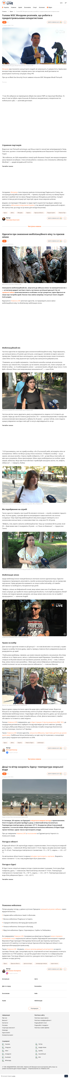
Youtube (7, 1044)
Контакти (5, 1023)
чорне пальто (54, 963)
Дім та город (6, 986)
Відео (50, 7)
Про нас (4, 1018)
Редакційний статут (40, 1023)
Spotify (40, 1051)
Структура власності (8, 1028)
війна (12, 212)
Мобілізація (38, 1000)
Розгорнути (34, 1008)
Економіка (27, 7)
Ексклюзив (5, 993)
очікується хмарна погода (40, 820)
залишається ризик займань (51, 909)
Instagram (8, 1054)
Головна (4, 11)
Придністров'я (51, 212)
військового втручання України (22, 205)
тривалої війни (8, 292)
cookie (13, 1076)
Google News (42, 1047)
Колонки (42, 7)
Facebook (8, 1057)
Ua (61, 3)
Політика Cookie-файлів (41, 1028)
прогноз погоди (28, 963)
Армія (20, 7)
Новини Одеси (63, 212)
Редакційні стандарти (41, 1025)
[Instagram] (7, 973)
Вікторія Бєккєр (11, 750)
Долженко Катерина (13, 971)
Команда (5, 1030)
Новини (13, 7)
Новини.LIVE (15, 301)
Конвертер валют (7, 1035)
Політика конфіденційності (42, 1020)
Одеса (11, 11)
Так (66, 1076)
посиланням (31, 833)
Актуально (5, 979)
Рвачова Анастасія (12, 220)
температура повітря (41, 963)
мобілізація (40, 742)
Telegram (8, 1047)
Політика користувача (41, 1018)
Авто (36, 979)
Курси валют (6, 1032)
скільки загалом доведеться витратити (39, 949)
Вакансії (4, 1020)
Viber (6, 1051)
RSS (39, 1057)
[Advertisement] (35, 88)
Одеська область (38, 212)
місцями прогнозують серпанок (42, 856)
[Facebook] (7, 752)
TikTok (40, 1044)
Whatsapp (8, 1060)
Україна (6, 7)
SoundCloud (42, 1054)
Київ (35, 993)
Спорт (35, 7)
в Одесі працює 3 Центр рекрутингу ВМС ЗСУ (47, 722)
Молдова (5, 69)
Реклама (5, 1025)
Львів (4, 1000)
